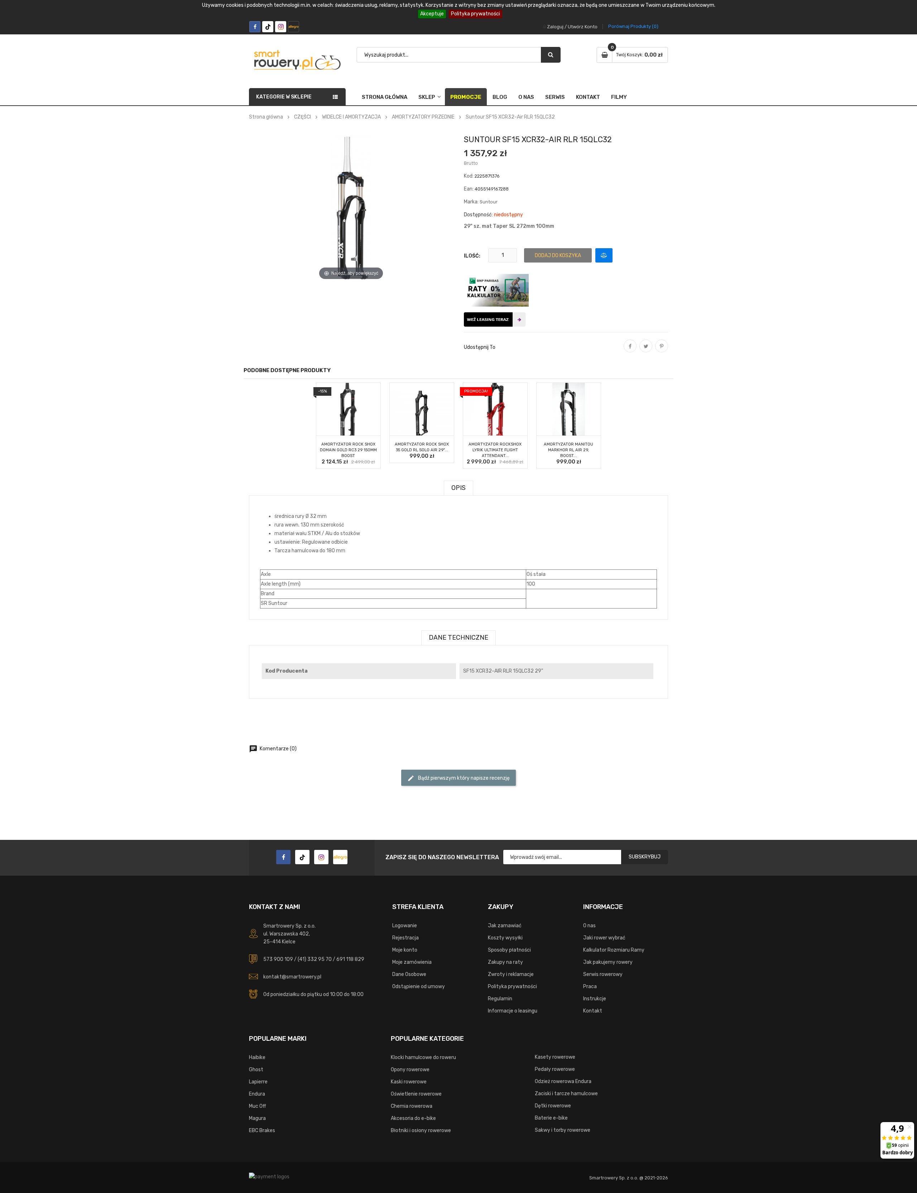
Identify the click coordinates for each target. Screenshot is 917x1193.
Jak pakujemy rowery (608, 962)
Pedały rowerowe (555, 1069)
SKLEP (426, 97)
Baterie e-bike (551, 1118)
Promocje (465, 97)
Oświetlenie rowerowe (416, 1094)
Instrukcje (594, 999)
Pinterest (662, 351)
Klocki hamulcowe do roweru (423, 1057)
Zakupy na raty (505, 962)
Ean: (469, 189)
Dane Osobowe (409, 974)
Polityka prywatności (475, 14)
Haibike (257, 1057)
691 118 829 (350, 959)
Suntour (489, 202)
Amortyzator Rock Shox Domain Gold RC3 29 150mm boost (348, 450)
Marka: (471, 202)
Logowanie (404, 926)
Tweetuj (646, 351)
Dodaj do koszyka (558, 255)
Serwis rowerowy (603, 974)
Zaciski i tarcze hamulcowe (566, 1094)
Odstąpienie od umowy (418, 986)
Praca (590, 986)
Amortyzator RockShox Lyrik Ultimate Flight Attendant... (495, 450)
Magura (257, 1118)
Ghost (256, 1070)
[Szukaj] (551, 55)
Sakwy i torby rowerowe (562, 1130)
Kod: (469, 176)
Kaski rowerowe (409, 1082)
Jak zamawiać (505, 926)
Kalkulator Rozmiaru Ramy (613, 950)
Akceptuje (432, 14)
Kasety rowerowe (555, 1057)
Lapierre (258, 1082)
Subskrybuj (645, 857)
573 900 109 (278, 959)
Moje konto (404, 950)
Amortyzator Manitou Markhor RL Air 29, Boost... (568, 450)
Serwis (555, 97)
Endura (257, 1094)
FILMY (619, 97)
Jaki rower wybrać (604, 938)
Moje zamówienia (412, 962)
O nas (526, 97)
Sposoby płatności (509, 950)
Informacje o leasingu (512, 1011)
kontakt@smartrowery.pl (292, 977)
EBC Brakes (262, 1130)
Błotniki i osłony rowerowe (421, 1130)
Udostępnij (630, 351)
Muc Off (257, 1106)
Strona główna (384, 97)
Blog (500, 97)
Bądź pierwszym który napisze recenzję (458, 778)
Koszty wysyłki (505, 938)
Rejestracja (405, 938)
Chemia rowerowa (411, 1106)
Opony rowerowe (410, 1070)
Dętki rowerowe (553, 1106)
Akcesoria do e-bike (413, 1118)
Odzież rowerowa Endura (563, 1081)
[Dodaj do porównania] (604, 255)
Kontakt (588, 97)
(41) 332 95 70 (315, 959)
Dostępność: (478, 215)
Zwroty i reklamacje (511, 974)
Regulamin (500, 999)
